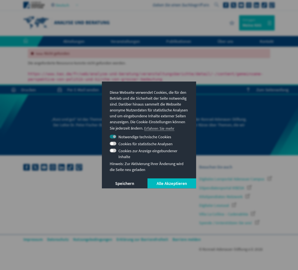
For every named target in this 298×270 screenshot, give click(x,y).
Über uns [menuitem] (225, 41)
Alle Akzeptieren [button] (172, 183)
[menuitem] (30, 41)
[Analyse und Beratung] (36, 22)
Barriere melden (187, 239)
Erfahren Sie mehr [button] (159, 128)
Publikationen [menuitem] (178, 41)
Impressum (33, 239)
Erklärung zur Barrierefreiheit (142, 239)
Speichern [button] (124, 183)
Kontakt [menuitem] (267, 41)
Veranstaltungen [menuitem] (125, 41)
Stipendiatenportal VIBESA (222, 187)
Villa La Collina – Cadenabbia (224, 214)
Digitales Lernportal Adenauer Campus (232, 178)
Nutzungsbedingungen (92, 239)
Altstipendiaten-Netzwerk (221, 196)
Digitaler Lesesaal (214, 205)
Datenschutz (58, 239)
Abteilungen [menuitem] (73, 41)
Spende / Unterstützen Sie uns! (226, 222)
